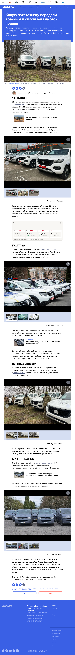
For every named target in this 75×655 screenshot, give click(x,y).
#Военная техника (18, 588)
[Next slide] (68, 163)
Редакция (54, 639)
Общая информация (57, 630)
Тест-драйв (31, 7)
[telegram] (13, 88)
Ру (71, 7)
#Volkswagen (16, 589)
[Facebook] (3, 650)
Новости (24, 7)
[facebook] (17, 88)
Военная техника (41, 7)
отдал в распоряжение (44, 463)
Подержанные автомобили (55, 7)
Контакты (54, 642)
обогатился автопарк (49, 250)
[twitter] (20, 88)
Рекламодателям (56, 633)
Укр (67, 7)
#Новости (36, 588)
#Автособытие (53, 588)
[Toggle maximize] (68, 139)
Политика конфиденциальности (59, 646)
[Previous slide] (7, 163)
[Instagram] (17, 650)
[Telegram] (14, 650)
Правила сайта (55, 636)
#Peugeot (28, 588)
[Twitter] (6, 650)
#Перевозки (44, 588)
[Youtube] (10, 650)
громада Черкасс (18, 104)
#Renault (25, 589)
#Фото (31, 589)
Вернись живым (19, 373)
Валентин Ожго (22, 93)
